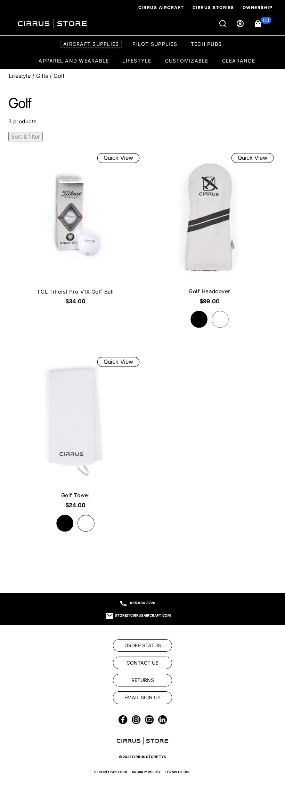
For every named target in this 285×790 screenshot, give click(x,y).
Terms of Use (177, 772)
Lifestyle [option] (136, 61)
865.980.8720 (142, 603)
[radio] (198, 319)
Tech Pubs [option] (206, 44)
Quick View (118, 157)
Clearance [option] (238, 61)
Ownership (258, 7)
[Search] (223, 23)
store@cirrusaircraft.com (143, 615)
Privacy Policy (146, 772)
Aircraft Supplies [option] (91, 44)
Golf (59, 75)
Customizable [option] (187, 61)
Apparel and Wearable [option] (74, 61)
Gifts (42, 75)
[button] (263, 23)
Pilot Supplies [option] (154, 44)
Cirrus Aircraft (161, 7)
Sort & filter (25, 136)
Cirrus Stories (213, 7)
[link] (268, 742)
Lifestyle (20, 75)
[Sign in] (241, 23)
